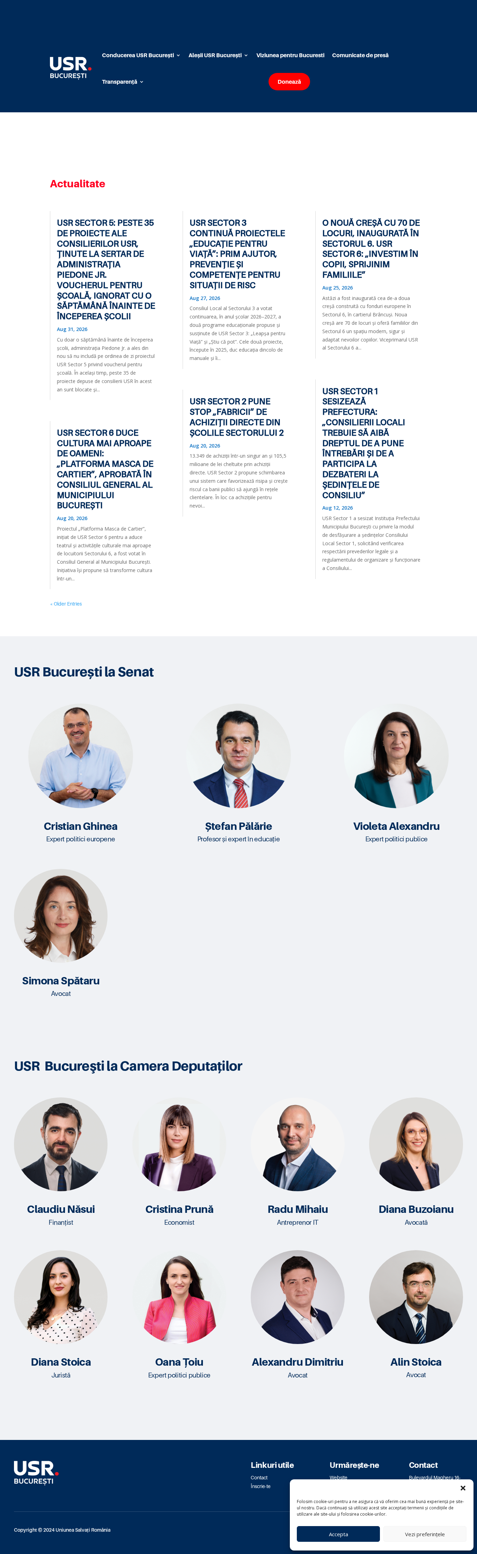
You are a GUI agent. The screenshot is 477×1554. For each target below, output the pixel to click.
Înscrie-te (261, 1486)
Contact (259, 1477)
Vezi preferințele (425, 1534)
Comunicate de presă (360, 55)
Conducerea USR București (138, 55)
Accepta (338, 1534)
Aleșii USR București (215, 55)
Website (338, 1477)
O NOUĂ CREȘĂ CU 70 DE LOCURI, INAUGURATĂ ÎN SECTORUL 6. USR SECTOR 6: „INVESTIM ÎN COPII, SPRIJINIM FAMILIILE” (371, 249)
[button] (463, 1488)
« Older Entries (66, 604)
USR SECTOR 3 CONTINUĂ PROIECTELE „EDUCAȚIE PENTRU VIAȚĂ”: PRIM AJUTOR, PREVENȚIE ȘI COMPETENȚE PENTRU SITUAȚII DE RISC (237, 254)
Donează (289, 81)
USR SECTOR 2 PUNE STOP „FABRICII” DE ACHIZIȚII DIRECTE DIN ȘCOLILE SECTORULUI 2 (237, 416)
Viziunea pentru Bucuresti (290, 55)
